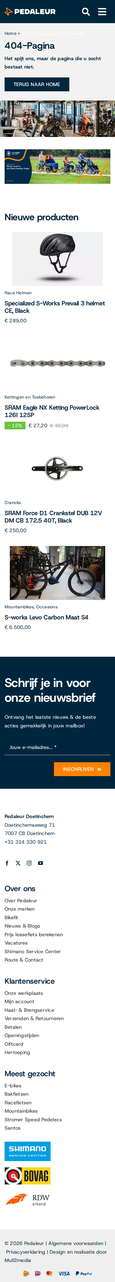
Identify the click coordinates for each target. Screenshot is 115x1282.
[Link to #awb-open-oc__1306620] (102, 12)
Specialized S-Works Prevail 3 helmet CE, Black (55, 307)
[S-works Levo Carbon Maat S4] (57, 548)
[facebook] (7, 863)
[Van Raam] (57, 151)
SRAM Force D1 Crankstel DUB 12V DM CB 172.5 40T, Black (53, 516)
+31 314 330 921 (26, 842)
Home (11, 33)
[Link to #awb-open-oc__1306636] (86, 12)
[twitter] (18, 863)
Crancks (13, 502)
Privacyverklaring (25, 1252)
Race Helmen (18, 293)
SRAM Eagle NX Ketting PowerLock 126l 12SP (52, 411)
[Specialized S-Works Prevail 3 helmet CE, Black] (57, 234)
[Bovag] (28, 1169)
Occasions (47, 607)
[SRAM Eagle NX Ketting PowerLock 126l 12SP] (57, 338)
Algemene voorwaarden (75, 1243)
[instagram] (29, 863)
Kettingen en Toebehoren (30, 397)
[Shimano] (28, 1144)
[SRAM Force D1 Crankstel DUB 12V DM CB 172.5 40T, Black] (57, 444)
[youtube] (40, 863)
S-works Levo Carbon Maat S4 (47, 617)
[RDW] (28, 1193)
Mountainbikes (19, 607)
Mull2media (18, 1260)
